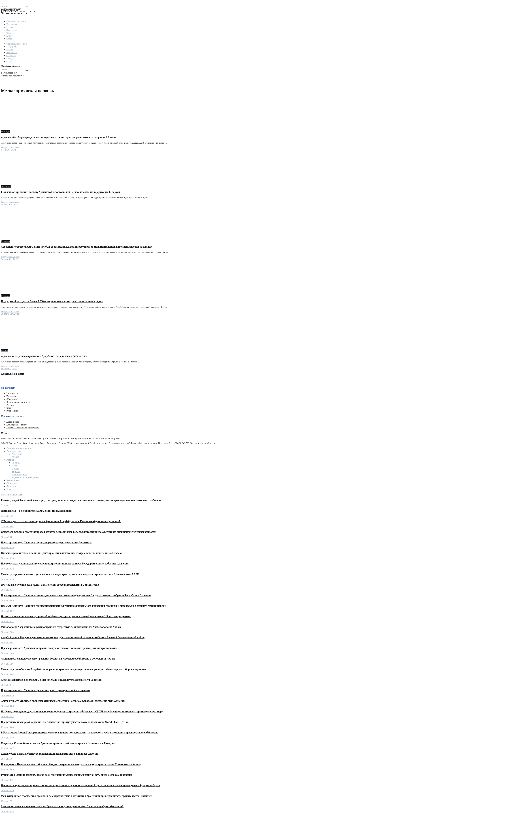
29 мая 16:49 (7, 738)
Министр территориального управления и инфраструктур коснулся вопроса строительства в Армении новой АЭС (70, 574)
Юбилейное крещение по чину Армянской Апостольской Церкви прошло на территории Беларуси (61, 192)
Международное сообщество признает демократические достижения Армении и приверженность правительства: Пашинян (76, 796)
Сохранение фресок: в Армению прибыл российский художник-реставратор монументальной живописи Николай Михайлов (76, 246)
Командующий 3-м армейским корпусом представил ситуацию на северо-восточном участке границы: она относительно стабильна (81, 500)
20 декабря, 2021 (9, 204)
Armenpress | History (16, 424)
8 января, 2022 (8, 150)
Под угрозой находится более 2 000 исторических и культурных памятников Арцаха (52, 301)
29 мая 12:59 (7, 790)
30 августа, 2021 (9, 369)
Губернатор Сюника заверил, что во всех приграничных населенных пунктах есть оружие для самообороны (66, 774)
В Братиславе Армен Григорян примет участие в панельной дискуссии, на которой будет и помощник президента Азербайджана (79, 732)
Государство (11, 24)
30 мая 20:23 (7, 558)
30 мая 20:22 (7, 569)
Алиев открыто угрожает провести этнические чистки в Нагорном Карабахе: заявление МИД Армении (63, 700)
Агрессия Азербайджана (25, 477)
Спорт (9, 38)
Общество (11, 32)
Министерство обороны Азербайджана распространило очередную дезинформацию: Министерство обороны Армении (73, 669)
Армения (17, 453)
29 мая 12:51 (7, 801)
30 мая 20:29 (7, 547)
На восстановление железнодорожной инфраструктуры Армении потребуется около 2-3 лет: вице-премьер (66, 616)
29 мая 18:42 (7, 716)
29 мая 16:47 (7, 748)
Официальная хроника (16, 21)
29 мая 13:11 (7, 780)
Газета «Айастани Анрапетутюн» (22, 427)
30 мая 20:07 (7, 611)
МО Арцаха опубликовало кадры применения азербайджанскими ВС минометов (50, 584)
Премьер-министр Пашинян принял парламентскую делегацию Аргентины (46, 542)
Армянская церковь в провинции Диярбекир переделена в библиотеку (44, 356)
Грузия (15, 468)
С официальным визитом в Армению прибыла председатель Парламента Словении (51, 679)
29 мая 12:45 (7, 812)
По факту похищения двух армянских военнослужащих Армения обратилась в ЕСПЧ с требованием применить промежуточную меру (82, 711)
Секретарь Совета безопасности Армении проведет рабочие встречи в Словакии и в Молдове (58, 743)
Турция (16, 471)
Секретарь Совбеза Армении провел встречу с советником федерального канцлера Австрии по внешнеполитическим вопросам (78, 531)
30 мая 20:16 (7, 590)
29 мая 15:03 (7, 769)
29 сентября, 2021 (10, 314)
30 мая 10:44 (7, 674)
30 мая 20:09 (7, 600)
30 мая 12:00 (7, 653)
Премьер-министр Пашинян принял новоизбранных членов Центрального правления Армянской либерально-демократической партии (83, 605)
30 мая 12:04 (7, 632)
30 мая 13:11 (7, 621)
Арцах (15, 456)
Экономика (11, 29)
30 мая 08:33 (7, 706)
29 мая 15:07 (7, 759)
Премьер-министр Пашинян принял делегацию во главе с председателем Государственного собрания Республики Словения (76, 595)
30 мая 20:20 (7, 579)
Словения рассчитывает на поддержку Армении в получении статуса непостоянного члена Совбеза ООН (64, 553)
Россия (16, 462)
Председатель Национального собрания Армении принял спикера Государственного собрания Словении (65, 563)
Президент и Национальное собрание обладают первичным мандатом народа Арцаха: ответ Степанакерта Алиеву (71, 764)
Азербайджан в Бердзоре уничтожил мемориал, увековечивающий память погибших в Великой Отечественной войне (72, 637)
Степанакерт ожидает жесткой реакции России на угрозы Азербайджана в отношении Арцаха (58, 658)
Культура (10, 35)
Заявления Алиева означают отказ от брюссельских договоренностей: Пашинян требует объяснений (62, 806)
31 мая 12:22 (7, 505)
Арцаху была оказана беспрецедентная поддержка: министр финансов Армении (50, 753)
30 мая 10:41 (7, 685)
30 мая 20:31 (7, 537)
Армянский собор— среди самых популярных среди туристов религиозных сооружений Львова (58, 137)
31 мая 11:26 (7, 516)
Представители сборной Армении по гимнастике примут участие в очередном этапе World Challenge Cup (65, 722)
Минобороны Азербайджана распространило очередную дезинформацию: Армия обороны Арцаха (61, 627)
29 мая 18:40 (7, 727)
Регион (9, 27)
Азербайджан (19, 474)
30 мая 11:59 (7, 664)
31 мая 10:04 (7, 526)
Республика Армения (10, 147)
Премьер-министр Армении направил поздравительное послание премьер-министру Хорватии (59, 648)
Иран (15, 465)
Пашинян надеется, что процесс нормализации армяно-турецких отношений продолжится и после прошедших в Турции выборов (80, 785)
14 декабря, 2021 (9, 259)
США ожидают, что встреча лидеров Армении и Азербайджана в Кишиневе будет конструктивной (61, 521)
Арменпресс (12, 421)
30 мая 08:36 (7, 695)
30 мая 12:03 (7, 643)
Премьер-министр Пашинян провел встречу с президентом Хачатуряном (45, 690)
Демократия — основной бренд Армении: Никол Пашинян (36, 510)
